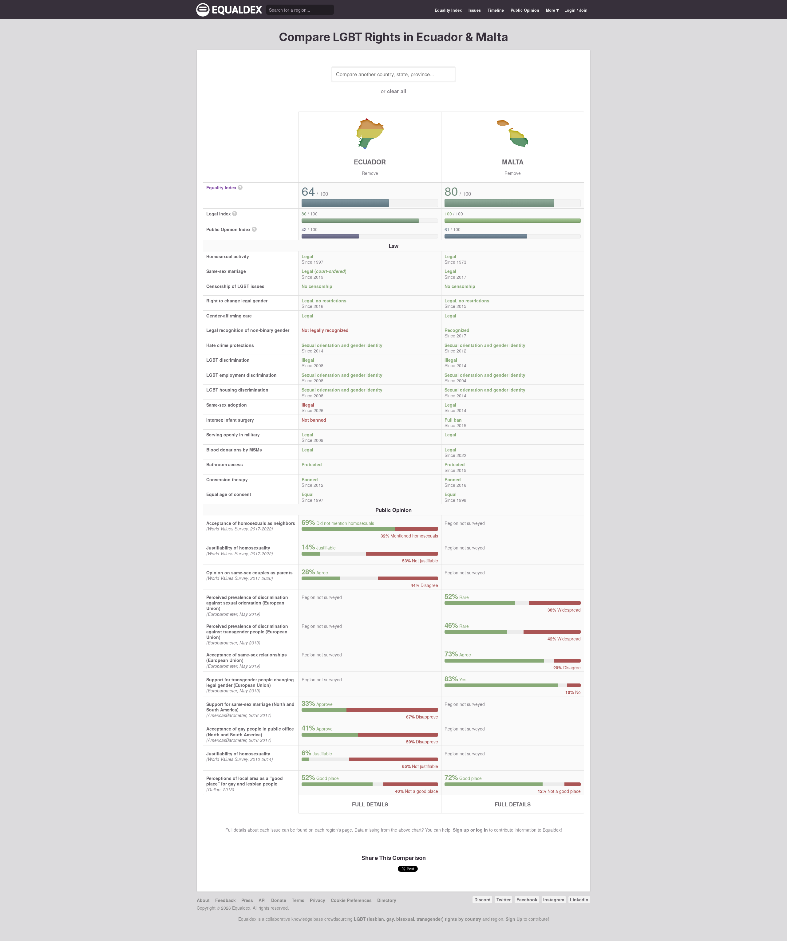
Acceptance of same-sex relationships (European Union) (246, 657)
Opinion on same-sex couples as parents (249, 572)
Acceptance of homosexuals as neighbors (250, 523)
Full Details (370, 804)
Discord (482, 899)
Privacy (317, 900)
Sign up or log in (470, 830)
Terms (298, 900)
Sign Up (514, 919)
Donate (278, 900)
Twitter (503, 899)
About (203, 900)
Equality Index (448, 10)
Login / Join (575, 10)
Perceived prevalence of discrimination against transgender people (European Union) (247, 631)
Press (247, 900)
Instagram (553, 899)
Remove (370, 173)
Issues (475, 10)
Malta (513, 161)
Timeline (496, 10)
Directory (386, 900)
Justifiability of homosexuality (238, 548)
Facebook (526, 899)
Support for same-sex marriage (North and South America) (250, 707)
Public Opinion (525, 10)
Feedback (225, 900)
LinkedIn (579, 899)
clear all (396, 91)
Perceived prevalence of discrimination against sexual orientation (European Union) (247, 602)
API (262, 900)
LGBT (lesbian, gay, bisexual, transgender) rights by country (417, 919)
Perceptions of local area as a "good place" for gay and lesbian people (244, 781)
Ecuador (370, 161)
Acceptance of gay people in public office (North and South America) (250, 731)
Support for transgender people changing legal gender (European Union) (250, 682)
